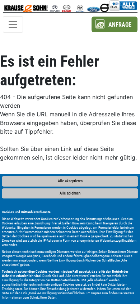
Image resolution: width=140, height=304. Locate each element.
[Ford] (93, 6)
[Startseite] (26, 6)
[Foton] (80, 6)
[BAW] (66, 6)
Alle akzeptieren (70, 181)
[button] (114, 24)
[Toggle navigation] (13, 24)
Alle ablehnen (70, 193)
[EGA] (123, 6)
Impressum (99, 293)
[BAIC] (55, 6)
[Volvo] (104, 6)
